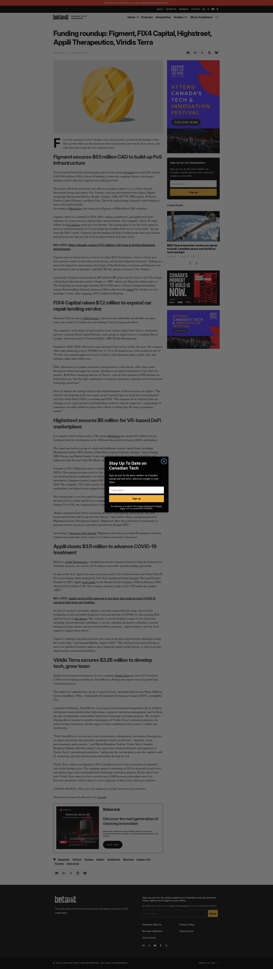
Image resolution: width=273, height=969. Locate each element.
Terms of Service (144, 506)
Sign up (136, 498)
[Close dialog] (163, 461)
